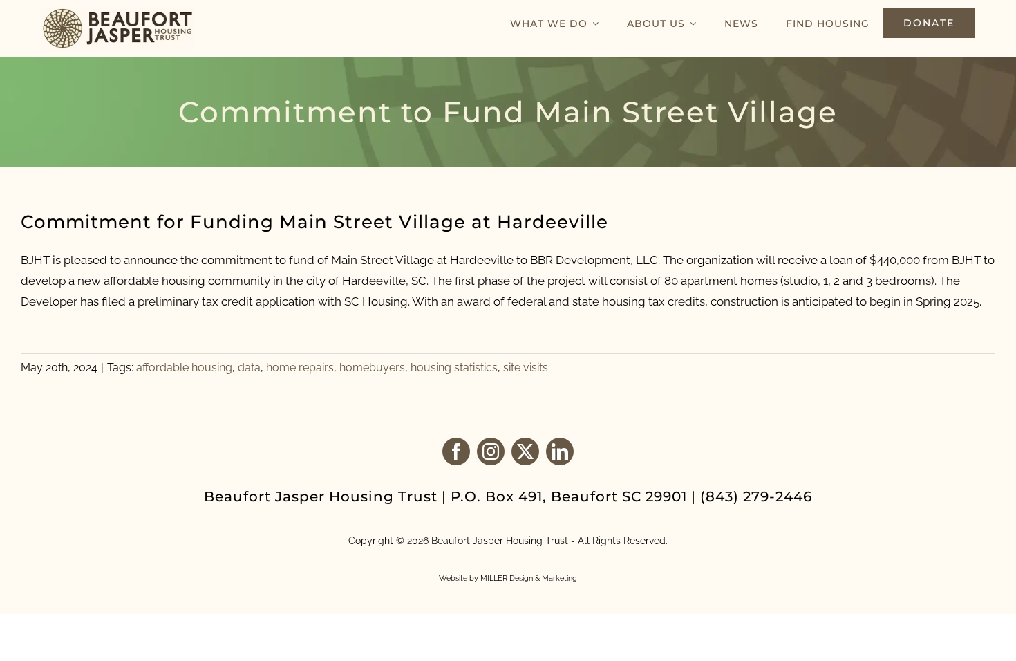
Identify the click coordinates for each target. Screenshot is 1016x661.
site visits (525, 367)
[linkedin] (560, 451)
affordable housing (184, 367)
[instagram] (491, 451)
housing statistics (454, 367)
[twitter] (525, 451)
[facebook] (456, 451)
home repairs (300, 367)
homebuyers (372, 367)
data (249, 367)
